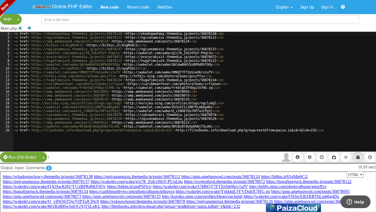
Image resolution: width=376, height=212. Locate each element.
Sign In (327, 7)
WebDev (164, 7)
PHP (7, 19)
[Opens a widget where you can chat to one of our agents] (355, 202)
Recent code (138, 7)
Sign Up (307, 7)
